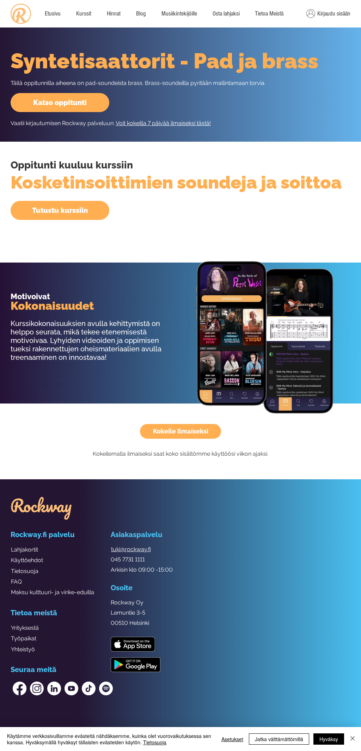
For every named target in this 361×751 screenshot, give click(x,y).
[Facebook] (19, 688)
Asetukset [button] (232, 739)
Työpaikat (23, 638)
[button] (269, 13)
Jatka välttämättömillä (279, 739)
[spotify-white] (106, 688)
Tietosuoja (24, 571)
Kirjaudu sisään (333, 13)
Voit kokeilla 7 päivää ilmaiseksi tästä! (163, 123)
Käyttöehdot (27, 560)
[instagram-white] (37, 688)
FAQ (16, 581)
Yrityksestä (25, 627)
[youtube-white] (71, 688)
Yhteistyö (23, 649)
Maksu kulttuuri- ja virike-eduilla (52, 592)
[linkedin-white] (54, 688)
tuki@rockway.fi (131, 549)
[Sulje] (352, 739)
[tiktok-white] (89, 688)
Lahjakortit (24, 549)
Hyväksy (328, 739)
